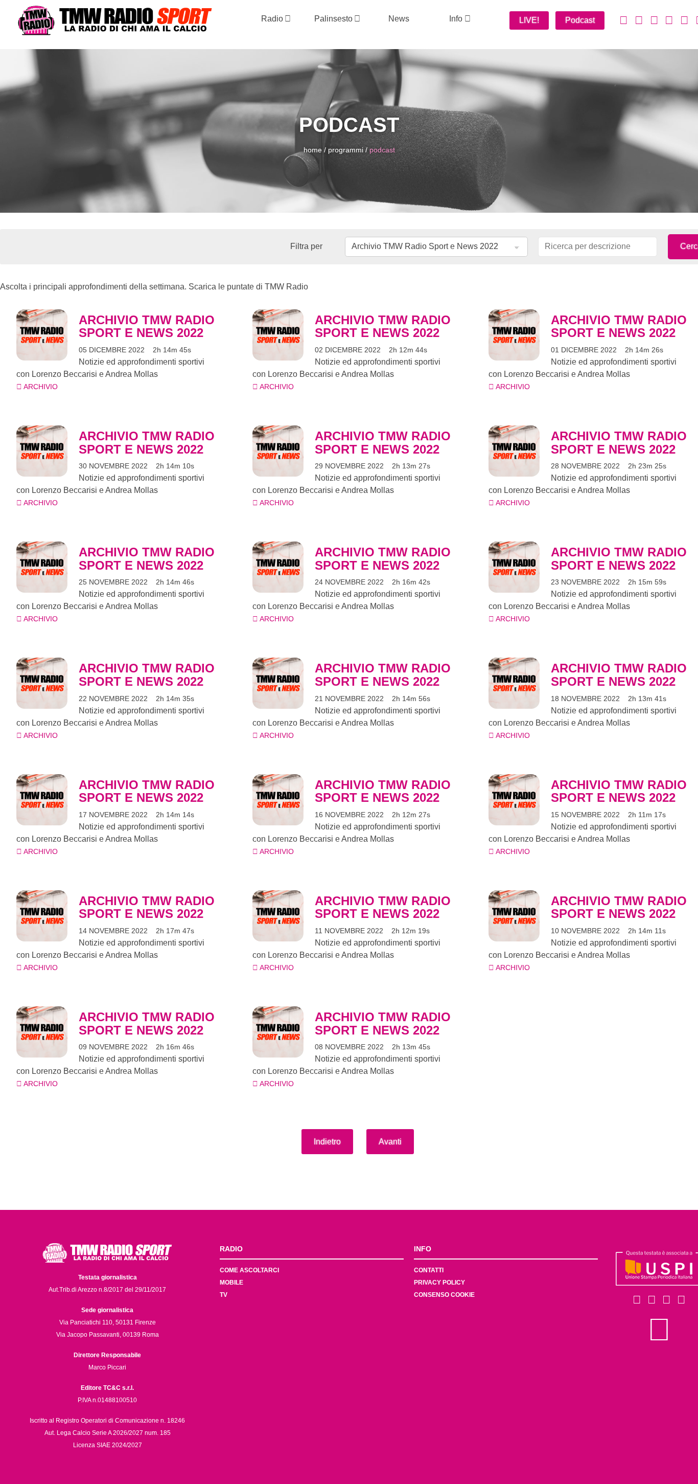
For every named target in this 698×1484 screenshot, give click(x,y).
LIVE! (529, 20)
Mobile (231, 1282)
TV (223, 1294)
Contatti (429, 1270)
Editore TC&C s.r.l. (107, 1387)
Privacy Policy (439, 1282)
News (398, 18)
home (313, 150)
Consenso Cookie (444, 1294)
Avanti (390, 1141)
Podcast (580, 20)
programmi (345, 150)
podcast (382, 150)
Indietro (327, 1141)
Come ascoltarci (249, 1270)
